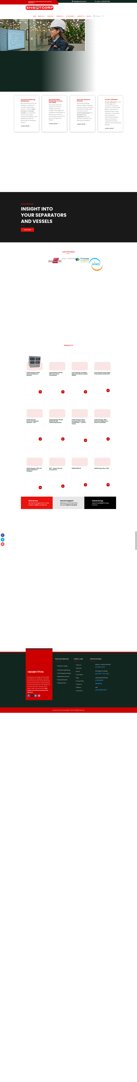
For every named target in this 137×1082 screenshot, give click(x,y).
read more (39, 579)
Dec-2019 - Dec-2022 (102, 662)
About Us (41, 16)
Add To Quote (40, 381)
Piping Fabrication (62, 668)
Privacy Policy (80, 669)
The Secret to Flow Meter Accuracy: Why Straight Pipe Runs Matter (91, 573)
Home (34, 16)
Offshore (78, 675)
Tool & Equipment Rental (64, 661)
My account (70, 16)
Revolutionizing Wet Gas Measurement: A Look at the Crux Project (92, 614)
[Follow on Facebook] (28, 683)
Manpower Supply (62, 654)
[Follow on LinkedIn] (35, 683)
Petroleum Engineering (63, 658)
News (44, 577)
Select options (62, 381)
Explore (124, 169)
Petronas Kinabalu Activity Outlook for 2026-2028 (44, 572)
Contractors (79, 679)
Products (60, 16)
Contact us (81, 16)
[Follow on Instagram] (39, 683)
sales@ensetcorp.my (79, 1)
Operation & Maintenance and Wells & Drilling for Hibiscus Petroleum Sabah (68, 573)
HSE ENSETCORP (100, 678)
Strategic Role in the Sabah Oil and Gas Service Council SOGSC (44, 612)
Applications (96, 579)
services (50, 16)
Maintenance (71, 626)
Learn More (25, 126)
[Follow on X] (32, 683)
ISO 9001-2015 (100, 655)
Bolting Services (61, 671)
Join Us (88, 16)
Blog (77, 666)
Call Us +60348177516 (103, 1)
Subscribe (79, 656)
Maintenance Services (63, 664)
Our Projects (79, 662)
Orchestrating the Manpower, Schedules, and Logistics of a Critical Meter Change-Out (67, 618)
